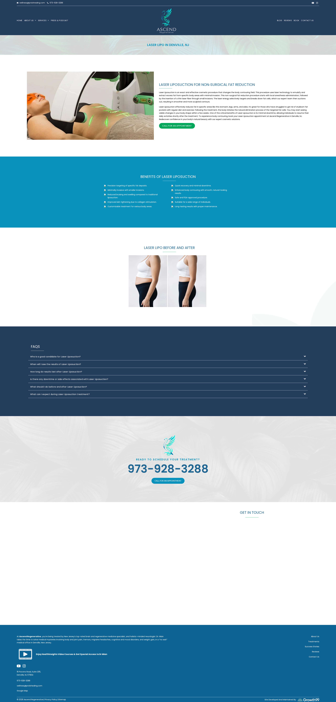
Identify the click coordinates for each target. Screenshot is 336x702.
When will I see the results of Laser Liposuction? (55, 364)
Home (19, 20)
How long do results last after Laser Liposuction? (56, 371)
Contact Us (307, 20)
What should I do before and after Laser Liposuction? (58, 386)
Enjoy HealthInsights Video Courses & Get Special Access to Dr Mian (71, 654)
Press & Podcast (59, 20)
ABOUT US (29, 20)
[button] (168, 356)
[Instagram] (317, 3)
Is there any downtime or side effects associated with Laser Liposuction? (69, 379)
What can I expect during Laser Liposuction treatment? (60, 394)
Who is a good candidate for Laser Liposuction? (55, 356)
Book (296, 20)
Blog (279, 20)
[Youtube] (313, 3)
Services (42, 20)
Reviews (288, 20)
